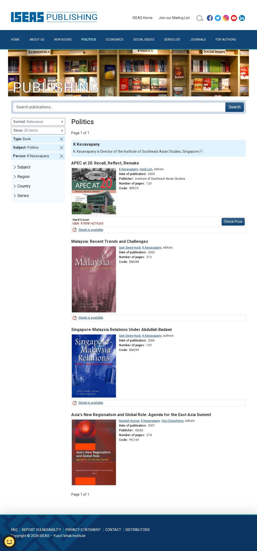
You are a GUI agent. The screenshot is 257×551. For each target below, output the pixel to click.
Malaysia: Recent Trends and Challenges (109, 241)
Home (15, 39)
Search (235, 107)
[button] (61, 139)
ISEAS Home (143, 18)
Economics (114, 39)
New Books (63, 39)
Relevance (38, 122)
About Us (37, 39)
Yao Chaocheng (172, 421)
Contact (113, 530)
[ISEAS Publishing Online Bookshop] (55, 17)
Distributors (137, 530)
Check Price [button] (233, 222)
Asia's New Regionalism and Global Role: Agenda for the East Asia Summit (141, 414)
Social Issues (143, 39)
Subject (23, 167)
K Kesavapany (128, 169)
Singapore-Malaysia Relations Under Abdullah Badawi (121, 329)
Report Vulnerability (41, 530)
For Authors (226, 39)
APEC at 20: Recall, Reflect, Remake (105, 163)
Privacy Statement (83, 530)
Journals (198, 39)
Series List (172, 39)
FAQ (14, 530)
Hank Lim (146, 169)
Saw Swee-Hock (130, 247)
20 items (38, 130)
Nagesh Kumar (129, 421)
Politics (88, 39)
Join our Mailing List (174, 18)
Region (23, 176)
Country (24, 186)
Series (23, 195)
